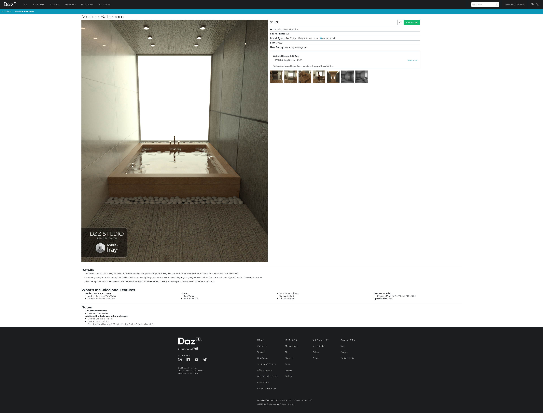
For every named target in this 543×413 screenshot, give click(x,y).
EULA (310, 400)
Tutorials (261, 352)
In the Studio (318, 346)
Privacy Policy (300, 400)
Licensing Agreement (266, 400)
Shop (25, 5)
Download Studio (513, 4)
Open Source (263, 382)
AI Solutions (104, 5)
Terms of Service (284, 400)
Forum (315, 358)
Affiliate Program (264, 370)
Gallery (316, 352)
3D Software (38, 5)
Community (70, 5)
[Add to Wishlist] (400, 22)
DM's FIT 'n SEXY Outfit (98, 321)
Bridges (288, 376)
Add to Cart (412, 22)
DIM (316, 38)
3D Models (55, 5)
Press (287, 364)
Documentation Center (267, 376)
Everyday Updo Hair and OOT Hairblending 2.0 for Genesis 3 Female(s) (121, 324)
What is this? (412, 60)
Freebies (344, 352)
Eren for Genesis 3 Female (100, 318)
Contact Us (262, 346)
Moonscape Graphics (288, 29)
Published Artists (348, 358)
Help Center (262, 358)
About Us (289, 358)
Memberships (87, 5)
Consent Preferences (266, 388)
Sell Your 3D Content (266, 364)
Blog (287, 352)
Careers (288, 370)
